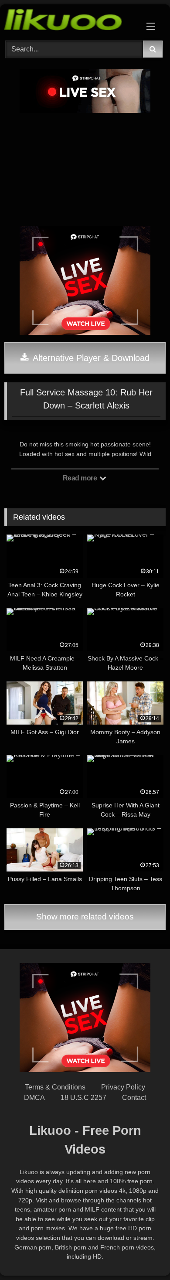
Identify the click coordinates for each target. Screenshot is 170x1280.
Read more (81, 478)
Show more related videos (85, 916)
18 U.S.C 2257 (83, 1097)
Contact (134, 1097)
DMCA (34, 1097)
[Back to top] (143, 1254)
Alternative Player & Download (90, 358)
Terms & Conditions (55, 1087)
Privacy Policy (123, 1087)
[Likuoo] (69, 21)
